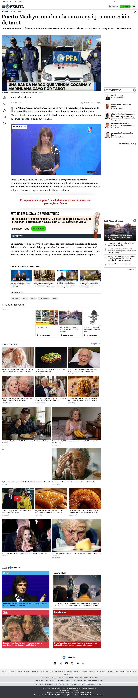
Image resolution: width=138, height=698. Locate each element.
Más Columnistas (126, 144)
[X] (61, 663)
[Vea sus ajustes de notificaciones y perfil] (134, 6)
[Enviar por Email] (4, 117)
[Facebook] (55, 663)
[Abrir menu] (3, 6)
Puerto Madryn (44, 298)
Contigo (52, 681)
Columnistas (112, 90)
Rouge (76, 677)
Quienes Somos (49, 684)
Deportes (58, 671)
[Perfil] (15, 567)
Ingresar (114, 6)
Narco (33, 298)
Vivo (134, 671)
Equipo (76, 684)
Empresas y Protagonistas (97, 671)
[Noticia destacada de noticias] (25, 573)
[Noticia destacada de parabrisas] (77, 613)
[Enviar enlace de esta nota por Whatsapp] (4, 111)
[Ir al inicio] (14, 6)
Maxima (100, 681)
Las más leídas (113, 220)
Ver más (130, 269)
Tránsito (99, 684)
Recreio (94, 681)
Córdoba (69, 671)
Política (20, 671)
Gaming (129, 671)
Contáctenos (60, 684)
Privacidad (69, 684)
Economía (27, 671)
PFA (54, 298)
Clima (51, 671)
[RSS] (78, 663)
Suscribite (125, 6)
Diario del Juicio (69, 674)
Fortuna (61, 677)
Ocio (63, 671)
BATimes (85, 677)
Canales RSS (39, 684)
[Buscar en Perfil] (134, 2)
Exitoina (122, 671)
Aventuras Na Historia (64, 681)
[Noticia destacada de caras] (25, 613)
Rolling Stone (77, 681)
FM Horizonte (94, 677)
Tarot (24, 298)
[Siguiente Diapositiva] (99, 325)
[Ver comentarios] (134, 12)
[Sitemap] (83, 664)
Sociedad (35, 671)
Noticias (110, 671)
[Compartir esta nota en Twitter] (4, 104)
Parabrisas (69, 677)
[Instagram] (72, 663)
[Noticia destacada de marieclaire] (77, 573)
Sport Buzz (87, 681)
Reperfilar (15, 298)
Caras (116, 671)
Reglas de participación (87, 684)
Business (84, 671)
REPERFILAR (6, 12)
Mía (81, 677)
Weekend (54, 677)
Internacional (43, 671)
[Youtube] (66, 663)
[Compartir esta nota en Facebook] (4, 98)
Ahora (4, 671)
